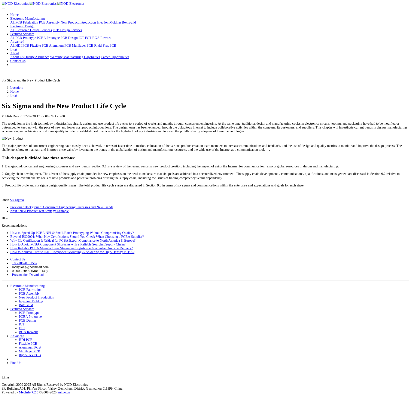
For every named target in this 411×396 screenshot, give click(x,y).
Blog (13, 95)
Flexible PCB (28, 343)
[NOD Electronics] (205, 4)
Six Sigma (17, 200)
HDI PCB (26, 339)
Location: (16, 87)
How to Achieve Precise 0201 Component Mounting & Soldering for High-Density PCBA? (72, 252)
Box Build (26, 305)
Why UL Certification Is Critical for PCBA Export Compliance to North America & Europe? (73, 240)
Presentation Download (28, 274)
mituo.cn (64, 392)
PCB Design (27, 320)
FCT (22, 328)
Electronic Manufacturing (27, 286)
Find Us (15, 363)
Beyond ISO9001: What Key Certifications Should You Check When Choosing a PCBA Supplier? (77, 236)
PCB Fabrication (30, 289)
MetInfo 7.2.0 (28, 392)
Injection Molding (31, 301)
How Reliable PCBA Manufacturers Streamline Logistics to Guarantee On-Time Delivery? (71, 248)
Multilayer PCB (29, 351)
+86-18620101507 (24, 263)
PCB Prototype (29, 313)
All (12, 22)
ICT (21, 324)
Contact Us (17, 259)
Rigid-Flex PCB (30, 355)
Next (39, 211)
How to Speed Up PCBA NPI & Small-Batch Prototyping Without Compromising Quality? (72, 233)
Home (14, 14)
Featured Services (22, 309)
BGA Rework (28, 332)
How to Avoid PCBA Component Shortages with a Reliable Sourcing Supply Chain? (67, 244)
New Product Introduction (36, 297)
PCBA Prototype (30, 316)
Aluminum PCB (30, 347)
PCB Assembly (29, 293)
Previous (61, 207)
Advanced (17, 336)
